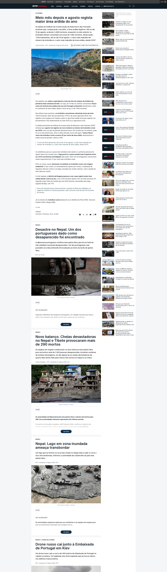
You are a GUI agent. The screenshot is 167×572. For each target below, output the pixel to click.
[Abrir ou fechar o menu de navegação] (133, 6)
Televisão (67, 2)
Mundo (66, 6)
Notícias (50, 2)
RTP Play (82, 2)
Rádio (75, 2)
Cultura (75, 6)
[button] (130, 6)
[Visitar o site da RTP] (44, 1)
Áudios (97, 6)
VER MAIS (66, 324)
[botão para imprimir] (95, 215)
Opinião (82, 6)
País (52, 6)
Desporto (58, 2)
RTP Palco (90, 2)
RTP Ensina (109, 2)
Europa (58, 6)
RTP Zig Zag (100, 2)
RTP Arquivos (119, 2)
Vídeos (90, 6)
